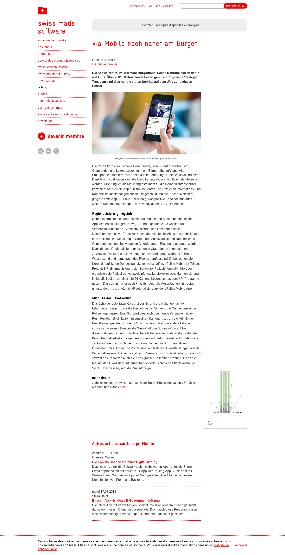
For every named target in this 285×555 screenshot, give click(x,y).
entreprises (45, 53)
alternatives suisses (51, 100)
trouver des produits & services (59, 60)
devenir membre (66, 136)
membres (138, 6)
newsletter (45, 121)
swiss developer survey (54, 74)
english (168, 6)
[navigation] (76, 17)
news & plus (46, 80)
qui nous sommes (50, 107)
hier (122, 387)
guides (42, 94)
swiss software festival (53, 67)
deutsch (154, 6)
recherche (233, 6)
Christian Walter (106, 64)
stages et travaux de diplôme (57, 114)
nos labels (45, 47)
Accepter (241, 545)
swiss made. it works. (52, 40)
